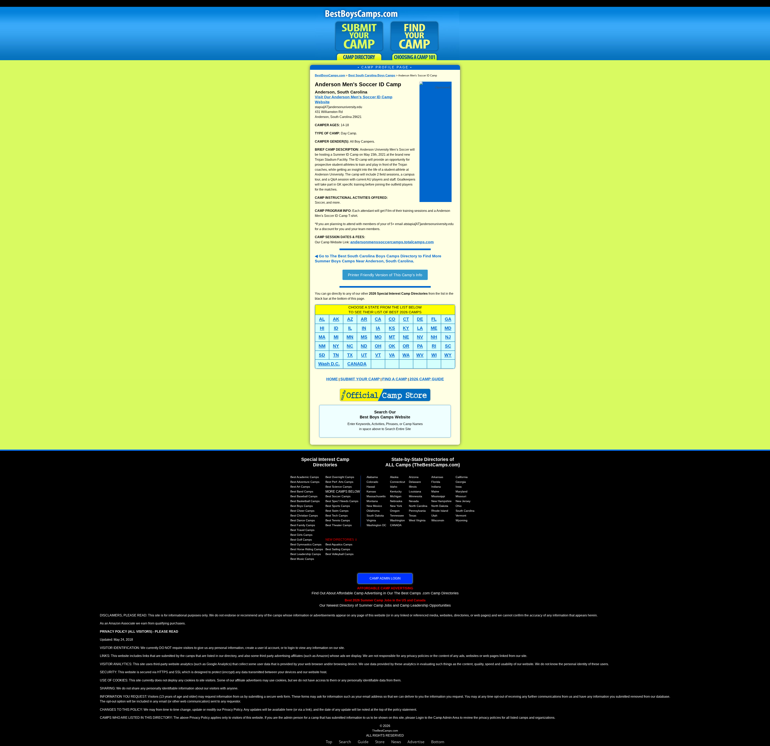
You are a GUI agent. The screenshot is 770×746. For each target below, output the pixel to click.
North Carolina (418, 505)
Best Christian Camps (304, 515)
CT (406, 319)
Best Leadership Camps (305, 554)
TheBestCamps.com (385, 730)
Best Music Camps (302, 558)
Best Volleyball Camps (339, 554)
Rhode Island (439, 510)
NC (350, 345)
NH (434, 336)
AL (322, 319)
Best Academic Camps (304, 477)
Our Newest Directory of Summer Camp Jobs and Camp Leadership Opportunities (385, 602)
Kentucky (396, 491)
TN (336, 354)
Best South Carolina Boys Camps (371, 75)
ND (364, 345)
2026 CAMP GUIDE (426, 379)
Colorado (372, 481)
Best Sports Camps (337, 505)
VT (378, 354)
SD (322, 354)
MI (336, 336)
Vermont (461, 515)
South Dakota (375, 515)
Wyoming (461, 520)
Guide (366, 741)
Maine (435, 491)
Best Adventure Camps (304, 481)
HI (322, 328)
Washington (397, 520)
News (396, 741)
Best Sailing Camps (337, 549)
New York (396, 505)
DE (420, 319)
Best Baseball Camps (303, 496)
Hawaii (371, 486)
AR (364, 319)
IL (350, 328)
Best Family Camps (302, 525)
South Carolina (465, 510)
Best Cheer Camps (302, 510)
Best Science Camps (338, 486)
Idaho (393, 486)
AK (336, 319)
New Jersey (463, 501)
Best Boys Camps (301, 505)
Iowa (459, 486)
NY (336, 345)
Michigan (395, 496)
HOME (332, 379)
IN (364, 328)
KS (392, 328)
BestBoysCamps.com (330, 75)
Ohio (459, 505)
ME (434, 328)
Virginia (371, 520)
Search (348, 741)
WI (434, 354)
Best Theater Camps (338, 525)
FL (434, 319)
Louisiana (415, 491)
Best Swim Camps (337, 510)
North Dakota (439, 505)
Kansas (371, 491)
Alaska (394, 477)
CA (378, 319)
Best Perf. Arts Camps (339, 481)
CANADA (357, 363)
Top (332, 741)
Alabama (372, 477)
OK (392, 345)
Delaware (415, 481)
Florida (435, 481)
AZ (350, 319)
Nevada (414, 501)
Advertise (419, 741)
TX (350, 354)
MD (448, 328)
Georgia (461, 481)
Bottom (437, 741)
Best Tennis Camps (337, 520)
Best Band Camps (301, 491)
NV (420, 336)
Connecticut (397, 481)
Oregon (395, 510)
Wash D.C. (329, 363)
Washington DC (376, 525)
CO (392, 319)
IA (378, 328)
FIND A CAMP (394, 379)
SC (448, 345)
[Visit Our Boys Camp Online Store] (435, 83)
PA (420, 345)
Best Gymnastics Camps (305, 544)
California (462, 477)
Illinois (413, 486)
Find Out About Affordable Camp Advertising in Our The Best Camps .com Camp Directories (385, 590)
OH (378, 345)
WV (420, 354)
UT (364, 354)
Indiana (436, 486)
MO (378, 336)
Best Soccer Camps (338, 496)
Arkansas (437, 477)
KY (406, 328)
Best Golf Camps (301, 539)
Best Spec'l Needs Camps (341, 501)
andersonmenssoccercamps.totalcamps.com (392, 242)
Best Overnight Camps (339, 477)
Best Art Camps (300, 486)
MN (349, 336)
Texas (412, 515)
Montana (372, 501)
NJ (448, 336)
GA (448, 319)
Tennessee (397, 515)
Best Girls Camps (301, 534)
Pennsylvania (417, 510)
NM (322, 345)
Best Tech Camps (336, 515)
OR (406, 345)
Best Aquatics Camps (338, 544)
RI (434, 345)
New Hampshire (441, 501)
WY (448, 354)
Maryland (461, 491)
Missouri (461, 496)
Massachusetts (376, 496)
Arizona (413, 477)
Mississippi (438, 496)
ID (336, 328)
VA (392, 354)
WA (406, 354)
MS (364, 336)
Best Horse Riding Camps (306, 549)
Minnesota (415, 496)
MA (322, 336)
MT (392, 336)
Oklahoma (373, 510)
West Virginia (417, 520)
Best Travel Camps (302, 530)
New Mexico (374, 505)
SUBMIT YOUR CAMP (360, 379)
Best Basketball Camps (305, 501)
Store (383, 741)
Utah (434, 515)
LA (420, 328)
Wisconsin (437, 520)
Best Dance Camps (302, 520)
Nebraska (396, 501)
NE (406, 336)
